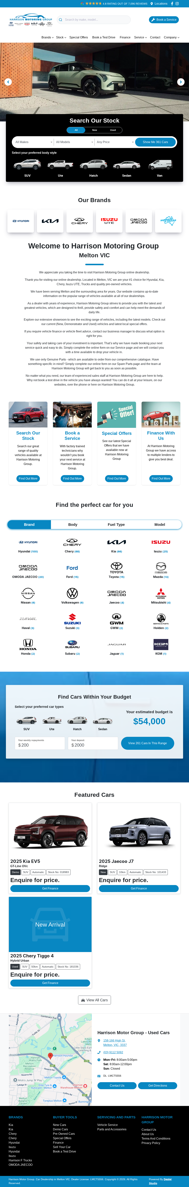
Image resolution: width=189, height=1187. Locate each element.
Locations (161, 3)
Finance (125, 37)
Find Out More (28, 478)
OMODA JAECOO (20, 1164)
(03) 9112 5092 (113, 1052)
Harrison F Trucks (20, 1160)
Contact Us (117, 1085)
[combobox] (94, 20)
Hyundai (14, 1142)
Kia (11, 1124)
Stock (59, 37)
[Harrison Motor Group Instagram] (177, 3)
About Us (148, 1134)
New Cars (59, 1124)
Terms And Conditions (156, 1138)
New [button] (94, 130)
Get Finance (50, 888)
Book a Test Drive (103, 37)
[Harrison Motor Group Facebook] (172, 3)
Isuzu (12, 1147)
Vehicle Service (107, 1124)
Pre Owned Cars (64, 1133)
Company (170, 37)
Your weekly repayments (31, 740)
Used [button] (113, 130)
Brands (46, 37)
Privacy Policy (151, 1143)
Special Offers (78, 37)
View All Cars (97, 1000)
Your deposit (77, 740)
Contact (155, 37)
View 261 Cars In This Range (147, 743)
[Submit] (61, 20)
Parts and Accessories (111, 1129)
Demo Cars (60, 1129)
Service (139, 37)
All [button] (76, 130)
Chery (13, 1133)
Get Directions (157, 1085)
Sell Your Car (62, 1147)
